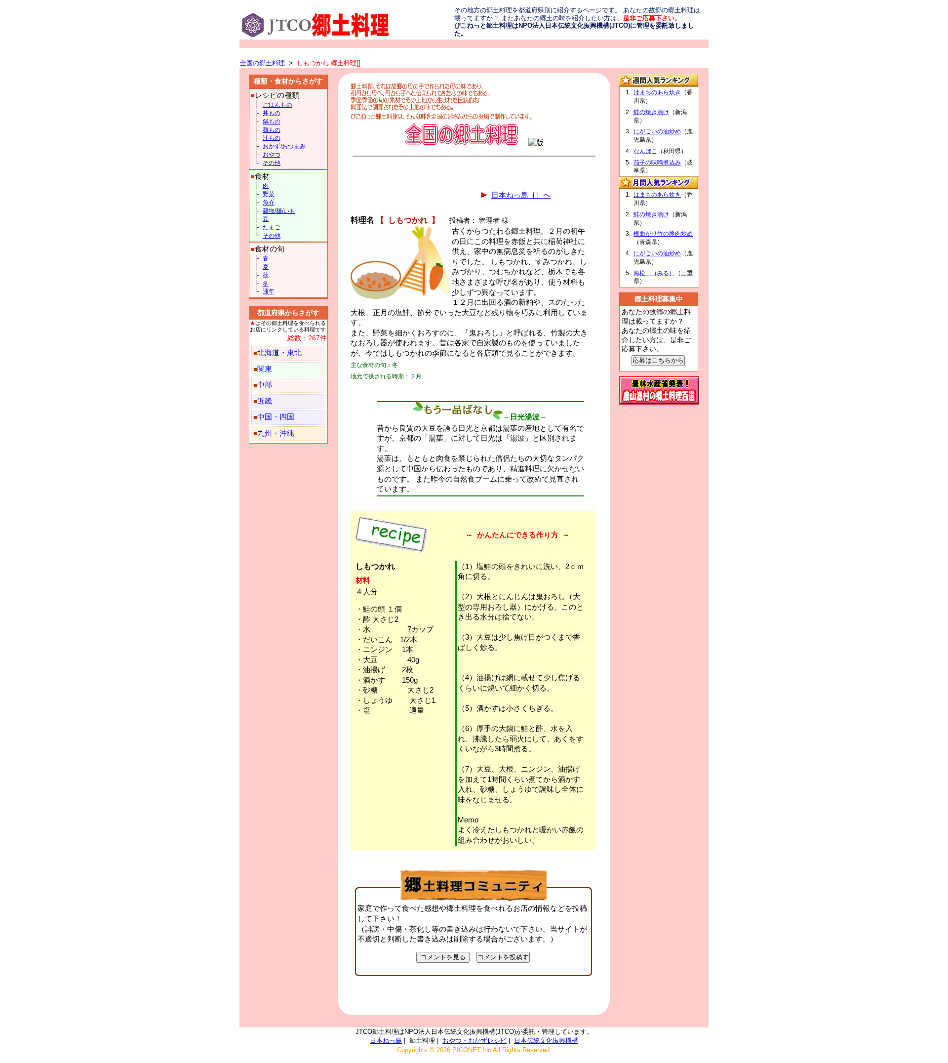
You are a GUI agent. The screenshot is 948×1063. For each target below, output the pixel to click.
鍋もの (271, 121)
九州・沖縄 (275, 433)
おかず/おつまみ (284, 146)
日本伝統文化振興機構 (546, 1040)
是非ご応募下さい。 (652, 18)
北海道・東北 (279, 353)
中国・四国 (275, 417)
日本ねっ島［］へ (521, 195)
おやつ (271, 154)
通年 (269, 291)
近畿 (264, 401)
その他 (271, 163)
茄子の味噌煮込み (657, 162)
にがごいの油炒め (657, 131)
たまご (271, 227)
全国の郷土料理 (262, 63)
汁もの (271, 137)
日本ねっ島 (386, 1040)
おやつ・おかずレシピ (474, 1040)
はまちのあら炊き (657, 92)
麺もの (271, 129)
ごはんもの (277, 104)
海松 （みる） (654, 273)
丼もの (271, 113)
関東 (264, 369)
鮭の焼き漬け (651, 112)
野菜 (269, 194)
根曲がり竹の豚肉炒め (663, 233)
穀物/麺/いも (279, 210)
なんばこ (645, 151)
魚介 (269, 202)
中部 (264, 385)
